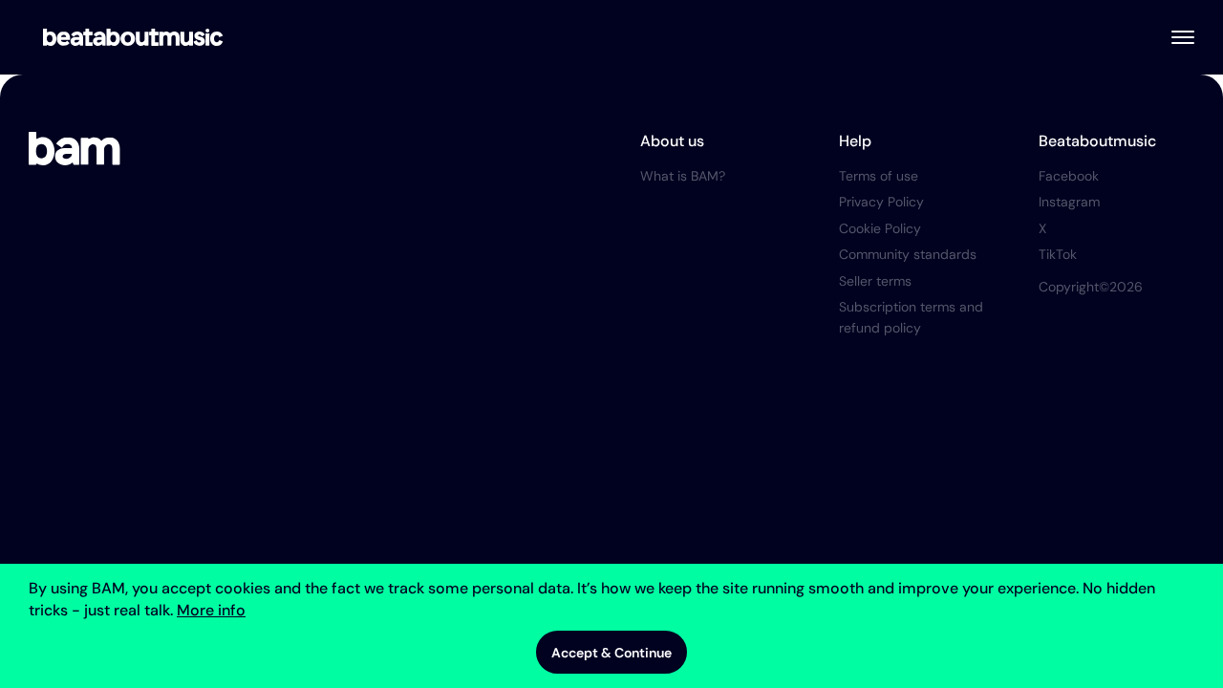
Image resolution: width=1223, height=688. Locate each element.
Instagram (1069, 201)
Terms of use (878, 175)
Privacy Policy (881, 201)
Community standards (907, 254)
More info (211, 610)
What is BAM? (682, 175)
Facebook (1069, 175)
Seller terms (875, 281)
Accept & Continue (611, 652)
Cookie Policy (880, 228)
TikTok (1058, 254)
